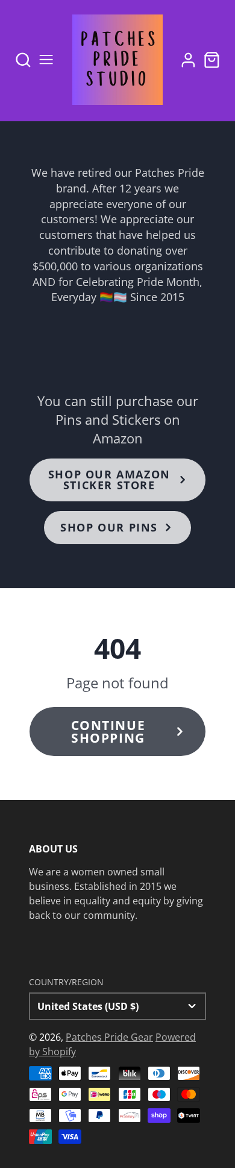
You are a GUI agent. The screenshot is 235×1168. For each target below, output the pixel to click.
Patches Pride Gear (109, 1037)
